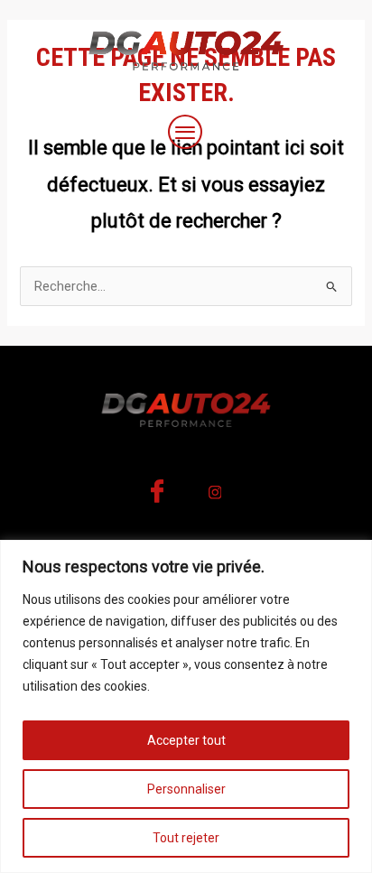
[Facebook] (157, 496)
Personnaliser (186, 789)
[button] (186, 133)
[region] (186, 706)
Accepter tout (186, 740)
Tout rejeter (186, 838)
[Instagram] (215, 496)
